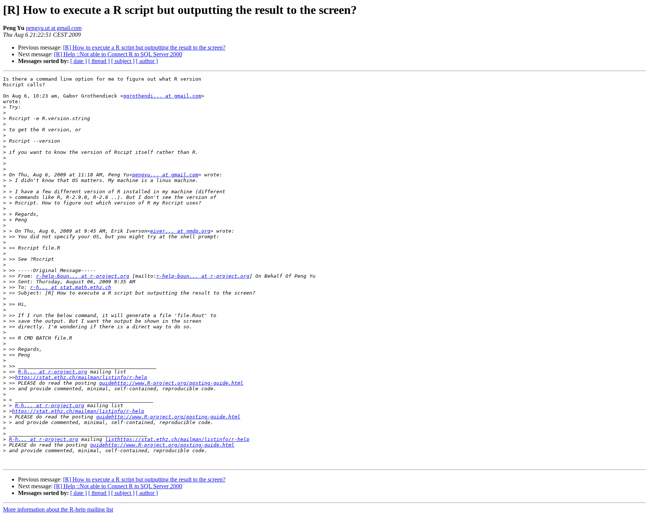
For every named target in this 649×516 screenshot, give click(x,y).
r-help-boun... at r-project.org (82, 276)
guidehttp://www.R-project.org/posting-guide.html (171, 383)
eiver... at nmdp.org (180, 231)
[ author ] (147, 61)
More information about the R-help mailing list (58, 509)
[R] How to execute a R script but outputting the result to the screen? (144, 47)
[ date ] (78, 61)
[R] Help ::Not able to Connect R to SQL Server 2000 (118, 54)
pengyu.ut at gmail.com (54, 28)
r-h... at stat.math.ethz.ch (70, 287)
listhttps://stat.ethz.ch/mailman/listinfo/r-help (177, 439)
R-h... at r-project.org (52, 372)
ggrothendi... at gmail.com (162, 96)
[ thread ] (99, 61)
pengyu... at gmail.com (165, 175)
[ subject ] (122, 61)
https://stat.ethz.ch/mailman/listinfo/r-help (81, 377)
